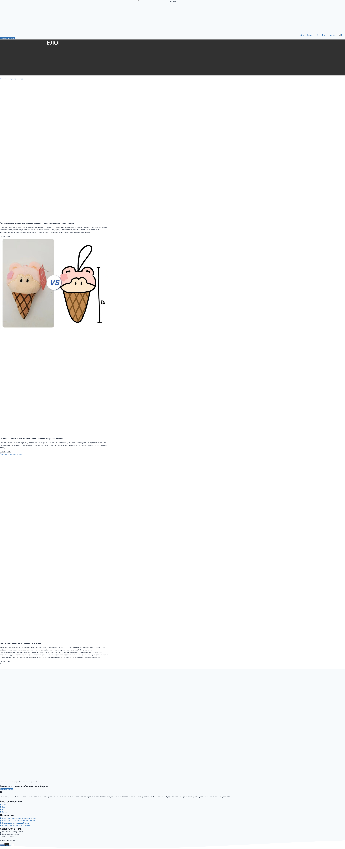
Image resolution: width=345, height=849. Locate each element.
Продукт (310, 35)
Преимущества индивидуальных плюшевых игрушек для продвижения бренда (37, 223)
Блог (324, 35)
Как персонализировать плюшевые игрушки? (21, 643)
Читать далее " (5, 236)
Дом (302, 35)
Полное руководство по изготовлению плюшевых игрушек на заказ (31, 438)
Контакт (332, 35)
